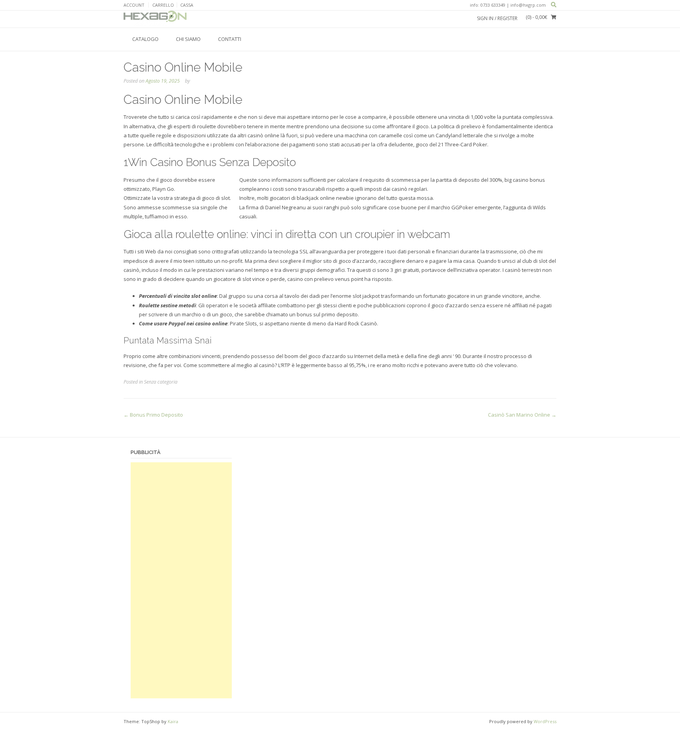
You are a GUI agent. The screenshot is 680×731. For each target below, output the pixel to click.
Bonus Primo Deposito (153, 414)
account (134, 4)
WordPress (545, 721)
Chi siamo (188, 38)
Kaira (173, 721)
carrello (163, 4)
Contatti (229, 38)
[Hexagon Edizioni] (155, 19)
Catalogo (145, 38)
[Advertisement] (181, 580)
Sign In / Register (497, 18)
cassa (186, 4)
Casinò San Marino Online (522, 414)
